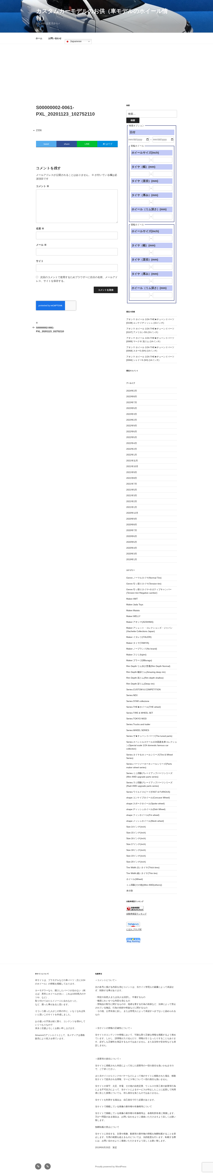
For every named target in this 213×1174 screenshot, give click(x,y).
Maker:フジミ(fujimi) (136, 654)
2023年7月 (131, 402)
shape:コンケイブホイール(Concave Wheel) (148, 797)
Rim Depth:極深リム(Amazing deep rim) (146, 672)
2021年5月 (131, 489)
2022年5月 (131, 437)
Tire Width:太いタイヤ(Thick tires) (143, 867)
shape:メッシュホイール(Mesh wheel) (145, 821)
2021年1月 (131, 507)
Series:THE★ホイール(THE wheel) (143, 707)
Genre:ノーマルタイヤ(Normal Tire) (144, 577)
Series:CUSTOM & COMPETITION (143, 689)
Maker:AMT (132, 599)
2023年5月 (131, 408)
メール (41, 245)
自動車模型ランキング (136, 914)
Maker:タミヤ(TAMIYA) (137, 643)
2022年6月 (131, 431)
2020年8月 (131, 524)
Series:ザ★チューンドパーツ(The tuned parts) (149, 736)
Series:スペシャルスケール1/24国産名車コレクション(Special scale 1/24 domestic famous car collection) (151, 745)
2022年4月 (131, 443)
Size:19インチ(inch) (136, 856)
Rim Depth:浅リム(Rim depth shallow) (145, 678)
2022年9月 (131, 425)
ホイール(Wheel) (134, 879)
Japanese (75, 41)
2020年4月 (131, 548)
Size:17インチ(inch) (136, 844)
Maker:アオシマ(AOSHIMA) (139, 622)
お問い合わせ (54, 38)
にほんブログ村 (134, 929)
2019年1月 (131, 559)
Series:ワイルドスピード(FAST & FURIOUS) (148, 792)
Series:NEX (132, 695)
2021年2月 (131, 501)
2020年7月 (131, 530)
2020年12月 (132, 513)
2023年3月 (131, 414)
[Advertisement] (106, 67)
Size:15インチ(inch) (136, 832)
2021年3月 (131, 495)
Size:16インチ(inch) (136, 838)
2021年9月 (131, 472)
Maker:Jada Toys (134, 604)
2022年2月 (131, 449)
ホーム (39, 38)
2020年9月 (131, 519)
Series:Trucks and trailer (138, 724)
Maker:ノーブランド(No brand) (141, 648)
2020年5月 (131, 542)
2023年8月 (131, 396)
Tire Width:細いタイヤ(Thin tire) (141, 873)
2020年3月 (131, 553)
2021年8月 (131, 478)
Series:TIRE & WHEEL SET (139, 713)
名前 (40, 228)
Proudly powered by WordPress (110, 1166)
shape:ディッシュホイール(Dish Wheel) (145, 809)
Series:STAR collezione (137, 701)
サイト (40, 261)
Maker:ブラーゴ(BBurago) (139, 660)
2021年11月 (132, 460)
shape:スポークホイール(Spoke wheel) (145, 803)
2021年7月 (131, 484)
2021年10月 (132, 466)
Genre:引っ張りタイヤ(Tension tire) (143, 583)
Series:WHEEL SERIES (137, 730)
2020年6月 (131, 536)
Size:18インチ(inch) (136, 850)
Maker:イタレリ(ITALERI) (139, 637)
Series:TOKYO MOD (136, 718)
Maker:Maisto (133, 610)
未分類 (129, 890)
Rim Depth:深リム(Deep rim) (140, 683)
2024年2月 (131, 390)
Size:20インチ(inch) (136, 861)
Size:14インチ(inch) (136, 826)
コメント (42, 186)
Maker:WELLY (133, 616)
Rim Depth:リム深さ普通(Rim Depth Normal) (148, 666)
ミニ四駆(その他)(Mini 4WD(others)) (144, 885)
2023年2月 (131, 420)
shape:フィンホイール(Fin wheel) (142, 815)
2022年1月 (131, 454)
